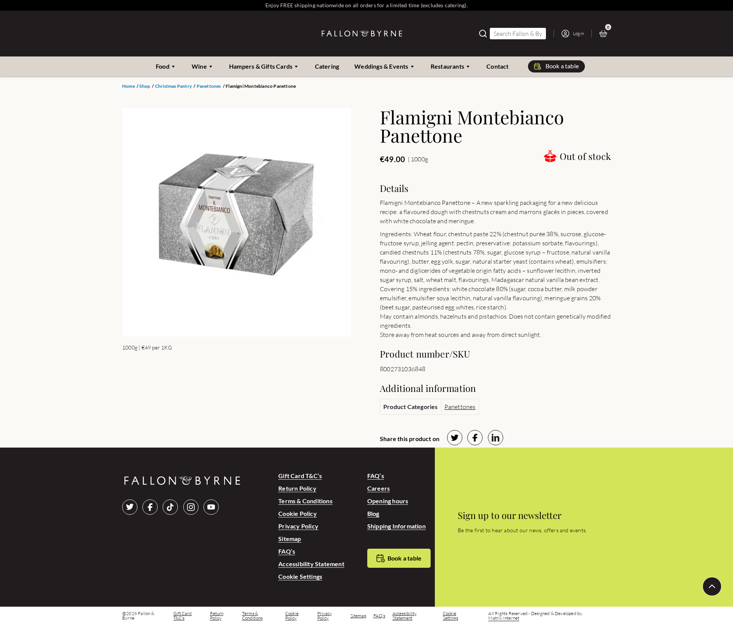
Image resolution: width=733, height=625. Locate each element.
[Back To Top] (712, 586)
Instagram (191, 507)
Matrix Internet (503, 618)
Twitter (129, 507)
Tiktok (170, 507)
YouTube (211, 507)
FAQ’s (286, 551)
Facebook (150, 507)
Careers (378, 488)
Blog (373, 513)
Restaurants (447, 66)
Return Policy (297, 488)
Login (578, 33)
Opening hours (387, 500)
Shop (144, 86)
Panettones (209, 86)
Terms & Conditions (305, 500)
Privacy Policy (298, 526)
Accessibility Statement (311, 563)
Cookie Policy (297, 513)
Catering (327, 66)
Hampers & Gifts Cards (260, 66)
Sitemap (289, 538)
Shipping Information (396, 526)
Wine (199, 66)
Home (128, 86)
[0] (605, 33)
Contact (497, 66)
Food (163, 66)
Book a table (562, 65)
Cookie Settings (300, 576)
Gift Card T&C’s (300, 475)
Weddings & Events (381, 66)
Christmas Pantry (173, 86)
